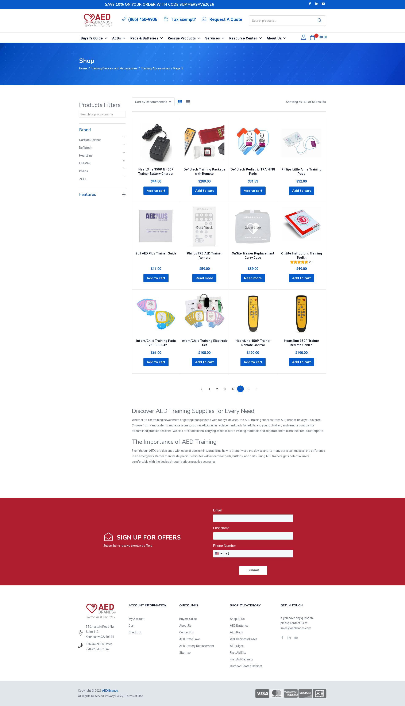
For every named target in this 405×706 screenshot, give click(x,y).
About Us (185, 625)
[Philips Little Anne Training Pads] (301, 144)
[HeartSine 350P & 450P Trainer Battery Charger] (156, 144)
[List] (188, 102)
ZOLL (83, 179)
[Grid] (180, 102)
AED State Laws (190, 639)
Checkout (135, 632)
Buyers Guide (188, 619)
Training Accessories (155, 68)
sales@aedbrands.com (296, 628)
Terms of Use (134, 696)
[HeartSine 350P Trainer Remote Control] (301, 315)
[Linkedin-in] (317, 3)
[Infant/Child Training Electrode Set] (204, 315)
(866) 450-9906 (142, 19)
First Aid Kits (238, 652)
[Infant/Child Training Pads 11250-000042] (156, 315)
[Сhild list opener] (124, 138)
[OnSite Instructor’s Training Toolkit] (301, 228)
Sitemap (185, 652)
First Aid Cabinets (241, 659)
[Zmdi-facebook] (310, 3)
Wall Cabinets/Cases (243, 639)
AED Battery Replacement (196, 646)
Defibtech (85, 148)
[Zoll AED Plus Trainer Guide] (156, 228)
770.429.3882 (95, 649)
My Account (136, 619)
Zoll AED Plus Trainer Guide (156, 253)
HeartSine (86, 155)
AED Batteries (239, 625)
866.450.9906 (95, 644)
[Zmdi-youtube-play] (323, 3)
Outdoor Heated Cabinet (246, 666)
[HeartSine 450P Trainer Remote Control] (253, 315)
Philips (83, 171)
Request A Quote (225, 19)
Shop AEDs (237, 619)
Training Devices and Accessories (114, 68)
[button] (312, 37)
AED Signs (237, 646)
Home (83, 68)
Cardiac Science (90, 140)
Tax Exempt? (183, 19)
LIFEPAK (85, 163)
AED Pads (236, 632)
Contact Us (186, 632)
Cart (131, 625)
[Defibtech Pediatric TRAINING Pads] (253, 144)
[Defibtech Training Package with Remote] (204, 144)
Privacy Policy (114, 696)
